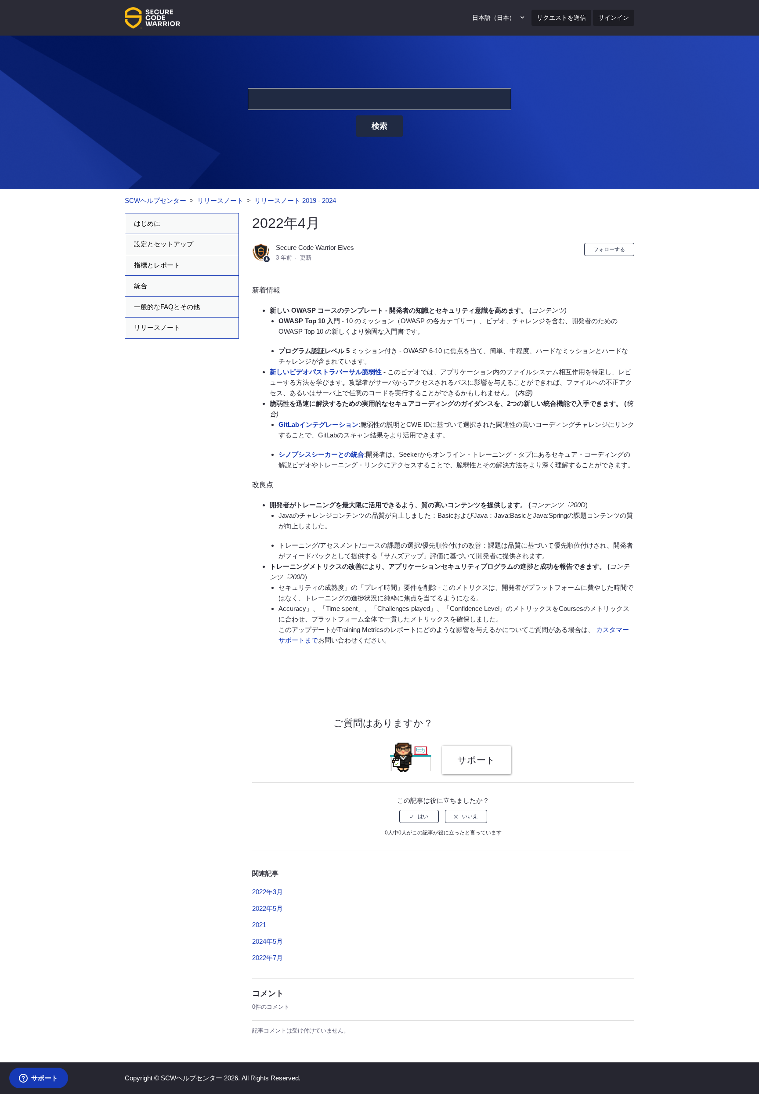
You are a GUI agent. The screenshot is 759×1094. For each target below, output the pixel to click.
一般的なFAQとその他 (167, 307)
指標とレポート (157, 265)
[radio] (419, 816)
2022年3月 (267, 891)
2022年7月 (267, 957)
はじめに (147, 223)
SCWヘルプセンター (155, 200)
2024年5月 (267, 941)
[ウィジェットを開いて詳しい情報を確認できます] (38, 1079)
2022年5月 (267, 908)
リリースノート (220, 200)
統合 (140, 285)
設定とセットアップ (163, 244)
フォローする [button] (609, 249)
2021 (259, 924)
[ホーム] (152, 17)
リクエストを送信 (561, 17)
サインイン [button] (613, 17)
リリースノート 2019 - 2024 (295, 200)
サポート (476, 760)
